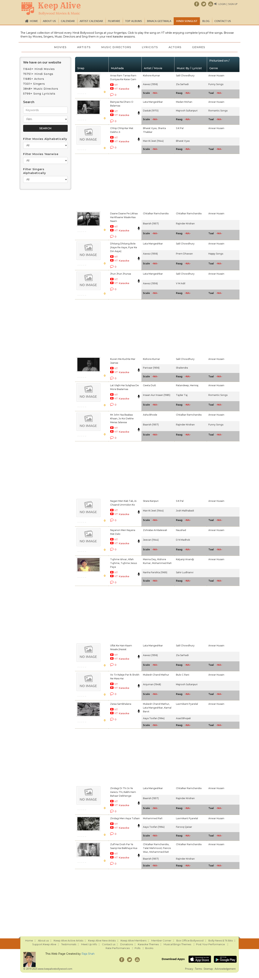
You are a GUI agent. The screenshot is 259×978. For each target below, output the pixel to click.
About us (49, 21)
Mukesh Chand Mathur (156, 674)
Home (34, 21)
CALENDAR (68, 21)
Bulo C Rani (182, 674)
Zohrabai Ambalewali (155, 530)
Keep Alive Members (133, 940)
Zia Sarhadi (182, 84)
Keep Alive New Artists (102, 940)
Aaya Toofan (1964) (154, 718)
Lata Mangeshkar (153, 101)
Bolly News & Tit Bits (220, 940)
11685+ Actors (33, 79)
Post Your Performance (210, 944)
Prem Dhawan (184, 253)
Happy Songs (215, 253)
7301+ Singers (34, 83)
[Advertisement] (123, 181)
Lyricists (150, 47)
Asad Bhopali (183, 718)
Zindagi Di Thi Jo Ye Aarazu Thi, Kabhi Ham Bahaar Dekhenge (123, 792)
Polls (137, 948)
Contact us (222, 21)
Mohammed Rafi (162, 563)
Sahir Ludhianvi (184, 572)
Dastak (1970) (151, 110)
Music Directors (116, 47)
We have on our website (42, 62)
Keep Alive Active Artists (68, 940)
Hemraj (194, 385)
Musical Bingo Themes (177, 944)
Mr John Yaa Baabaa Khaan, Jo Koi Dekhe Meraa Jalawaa (122, 418)
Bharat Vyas (183, 140)
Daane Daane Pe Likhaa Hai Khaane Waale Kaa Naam (124, 217)
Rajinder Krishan (185, 223)
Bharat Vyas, (150, 128)
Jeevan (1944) (151, 539)
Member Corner (161, 940)
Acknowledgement (225, 968)
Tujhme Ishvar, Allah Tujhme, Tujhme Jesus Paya (123, 563)
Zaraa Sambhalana (120, 703)
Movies (60, 47)
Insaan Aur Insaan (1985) (156, 395)
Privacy (189, 968)
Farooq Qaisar (184, 826)
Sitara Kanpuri (151, 501)
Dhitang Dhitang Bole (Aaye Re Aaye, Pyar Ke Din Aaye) (123, 247)
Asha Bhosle (150, 414)
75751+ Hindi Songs (38, 74)
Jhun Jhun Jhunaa (120, 273)
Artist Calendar (91, 21)
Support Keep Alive (44, 944)
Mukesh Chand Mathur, (156, 703)
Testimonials (68, 944)
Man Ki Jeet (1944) (153, 140)
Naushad (181, 530)
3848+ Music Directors (40, 88)
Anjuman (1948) (152, 684)
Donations (126, 944)
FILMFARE (114, 21)
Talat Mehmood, (152, 848)
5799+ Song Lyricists (39, 93)
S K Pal (180, 128)
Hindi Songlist (186, 21)
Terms (198, 968)
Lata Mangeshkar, (153, 707)
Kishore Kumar (151, 75)
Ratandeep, (182, 385)
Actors (175, 47)
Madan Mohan (184, 101)
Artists (84, 47)
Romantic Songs (218, 110)
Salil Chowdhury (185, 75)
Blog (206, 21)
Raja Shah (88, 953)
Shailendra (182, 367)
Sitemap (208, 968)
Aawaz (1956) (150, 84)
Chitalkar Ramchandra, (156, 844)
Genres (198, 47)
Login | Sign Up (228, 4)
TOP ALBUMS (133, 21)
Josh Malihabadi (185, 510)
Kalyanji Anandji (185, 559)
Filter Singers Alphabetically (34, 171)
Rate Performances (118, 948)
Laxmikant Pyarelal (187, 703)
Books (149, 948)
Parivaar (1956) (151, 367)
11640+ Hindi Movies (39, 69)
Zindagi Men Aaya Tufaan (125, 818)
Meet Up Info (89, 944)
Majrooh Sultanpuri (187, 110)
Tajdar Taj (182, 395)
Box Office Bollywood (189, 940)
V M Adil (180, 283)
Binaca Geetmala (159, 21)
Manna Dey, (150, 559)
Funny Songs (215, 84)
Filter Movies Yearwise (40, 154)
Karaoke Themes (148, 944)
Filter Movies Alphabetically (45, 139)
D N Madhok (183, 539)
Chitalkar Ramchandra (156, 213)
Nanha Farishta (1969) (155, 572)
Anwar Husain (216, 75)
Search (28, 102)
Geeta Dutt (149, 385)
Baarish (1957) (151, 223)
